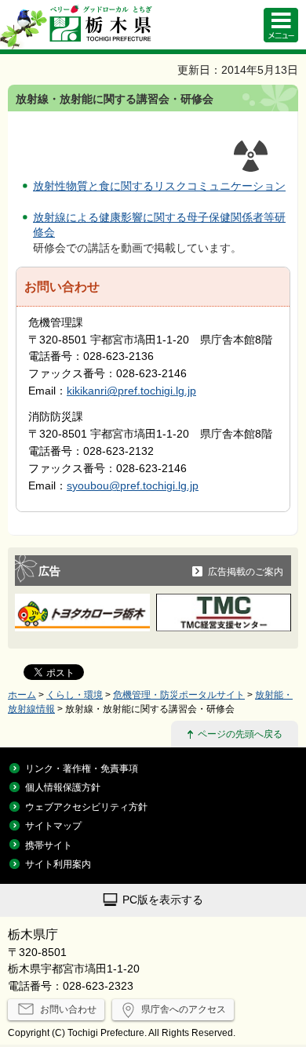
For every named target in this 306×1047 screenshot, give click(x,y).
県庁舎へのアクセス (183, 1009)
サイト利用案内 (58, 864)
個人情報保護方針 (62, 787)
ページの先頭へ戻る (240, 734)
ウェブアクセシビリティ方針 (86, 807)
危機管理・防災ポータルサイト (179, 694)
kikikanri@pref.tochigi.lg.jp (131, 391)
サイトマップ (53, 825)
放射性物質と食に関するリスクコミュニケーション (159, 186)
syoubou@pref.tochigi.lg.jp (133, 486)
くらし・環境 (74, 694)
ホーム (22, 694)
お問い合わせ (68, 1009)
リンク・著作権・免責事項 (81, 768)
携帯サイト (48, 845)
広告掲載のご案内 (245, 571)
